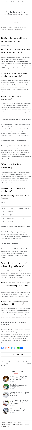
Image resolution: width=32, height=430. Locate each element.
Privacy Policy (21, 2)
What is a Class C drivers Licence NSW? (24, 363)
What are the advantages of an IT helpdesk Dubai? (19, 409)
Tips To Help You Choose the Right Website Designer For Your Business (19, 401)
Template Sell (5, 426)
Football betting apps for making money (18, 386)
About (7, 2)
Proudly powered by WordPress (10, 424)
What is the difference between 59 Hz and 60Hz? (7, 364)
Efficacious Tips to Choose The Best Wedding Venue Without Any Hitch (19, 378)
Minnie (9, 45)
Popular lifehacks (5, 35)
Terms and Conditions (16, 5)
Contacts (13, 2)
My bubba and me (16, 12)
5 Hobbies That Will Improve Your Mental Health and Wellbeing (19, 393)
